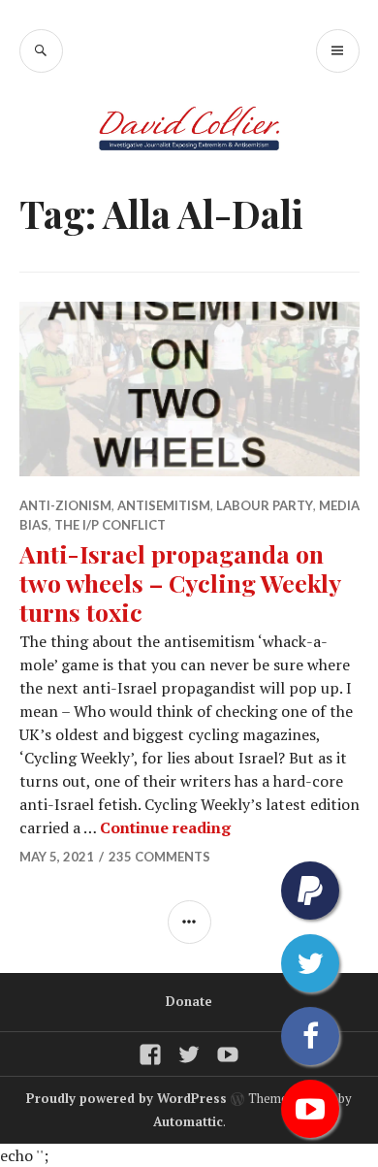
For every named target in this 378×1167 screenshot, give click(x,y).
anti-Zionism (65, 505)
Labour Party (264, 505)
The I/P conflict (110, 525)
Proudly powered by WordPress (126, 1098)
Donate (189, 1001)
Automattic (188, 1121)
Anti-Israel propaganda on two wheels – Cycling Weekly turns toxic (179, 582)
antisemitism (163, 505)
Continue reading (165, 827)
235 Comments (159, 856)
